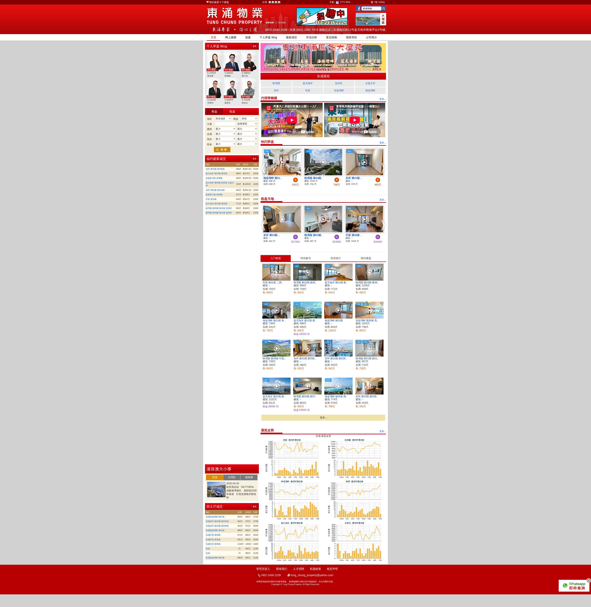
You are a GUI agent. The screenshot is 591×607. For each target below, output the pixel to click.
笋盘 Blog (268, 37)
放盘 (248, 37)
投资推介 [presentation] (336, 258)
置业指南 (331, 37)
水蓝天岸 (370, 83)
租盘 (232, 111)
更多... (255, 46)
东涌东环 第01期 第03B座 (217, 526)
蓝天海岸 (308, 83)
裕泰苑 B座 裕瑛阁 (214, 178)
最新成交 (291, 37)
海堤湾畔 (370, 90)
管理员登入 (263, 568)
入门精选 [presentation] (275, 258)
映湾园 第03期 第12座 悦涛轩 (219, 213)
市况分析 (311, 37)
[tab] (214, 477)
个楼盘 (219, 2)
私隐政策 (315, 568)
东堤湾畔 (339, 90)
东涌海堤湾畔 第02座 (215, 558)
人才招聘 (298, 568)
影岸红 (339, 83)
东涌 (208, 548)
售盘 (214, 111)
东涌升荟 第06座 (213, 544)
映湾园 (276, 83)
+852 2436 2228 (271, 575)
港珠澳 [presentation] (249, 477)
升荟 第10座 (211, 199)
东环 (276, 90)
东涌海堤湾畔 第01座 (215, 530)
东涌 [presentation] (214, 477)
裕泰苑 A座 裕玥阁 (214, 194)
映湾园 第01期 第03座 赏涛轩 (219, 208)
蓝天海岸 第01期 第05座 (216, 173)
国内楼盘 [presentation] (366, 258)
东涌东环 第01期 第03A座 (217, 521)
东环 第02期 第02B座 (215, 169)
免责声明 (332, 568)
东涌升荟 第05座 (213, 539)
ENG (382, 2)
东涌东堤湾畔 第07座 (215, 517)
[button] (263, 168)
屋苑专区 (351, 37)
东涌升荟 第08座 (213, 535)
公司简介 (371, 37)
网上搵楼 (230, 37)
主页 (213, 37)
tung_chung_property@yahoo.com (312, 575)
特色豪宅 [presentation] (305, 258)
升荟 (307, 90)
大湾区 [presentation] (232, 477)
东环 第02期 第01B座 (215, 190)
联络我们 (281, 568)
